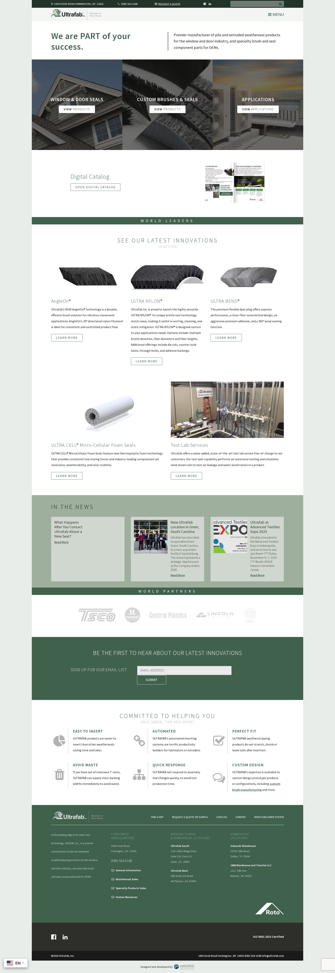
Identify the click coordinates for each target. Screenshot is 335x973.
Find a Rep (157, 817)
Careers (240, 817)
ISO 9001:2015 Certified (268, 937)
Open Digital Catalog (95, 187)
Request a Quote (169, 4)
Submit (151, 680)
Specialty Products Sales (131, 888)
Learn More (67, 338)
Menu (277, 14)
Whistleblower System (269, 817)
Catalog (221, 817)
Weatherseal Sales (127, 879)
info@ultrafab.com (273, 955)
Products (77, 109)
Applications (258, 109)
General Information (128, 870)
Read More (61, 542)
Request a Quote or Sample (190, 817)
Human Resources (126, 897)
